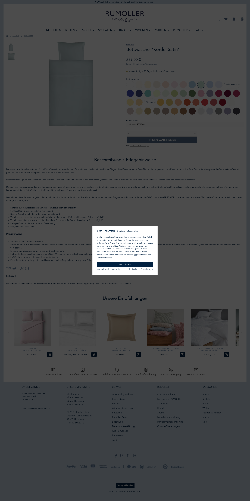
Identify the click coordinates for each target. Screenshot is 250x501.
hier (135, 255)
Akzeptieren (125, 264)
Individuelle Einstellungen (141, 269)
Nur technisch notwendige (109, 269)
